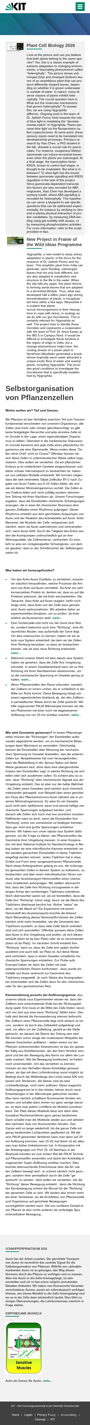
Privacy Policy (46, 1414)
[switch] (63, 6)
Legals (28, 1414)
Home (15, 1414)
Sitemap (40, 1419)
